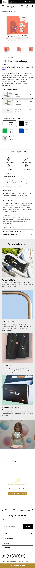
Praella (18, 563)
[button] (3, 6)
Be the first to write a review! (17, 493)
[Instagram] (23, 556)
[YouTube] (14, 556)
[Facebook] (18, 556)
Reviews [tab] (6, 461)
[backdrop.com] (10, 6)
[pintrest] (9, 556)
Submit (28, 526)
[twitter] (4, 556)
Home (3, 11)
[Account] (27, 6)
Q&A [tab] (15, 461)
